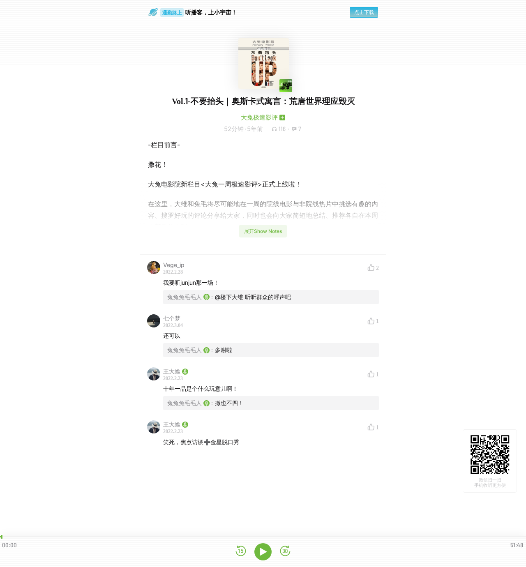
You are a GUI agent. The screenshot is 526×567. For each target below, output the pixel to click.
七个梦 (171, 318)
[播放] (263, 551)
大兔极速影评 (259, 117)
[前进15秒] (285, 552)
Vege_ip (174, 264)
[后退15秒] (240, 552)
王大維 (171, 371)
